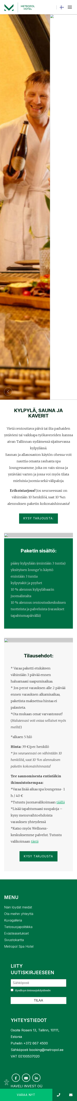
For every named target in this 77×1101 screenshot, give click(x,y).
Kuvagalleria (13, 920)
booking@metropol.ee (46, 1050)
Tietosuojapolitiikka (18, 927)
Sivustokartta (14, 940)
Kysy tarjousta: (38, 518)
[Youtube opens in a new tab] (26, 1078)
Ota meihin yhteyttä (18, 914)
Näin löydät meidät (18, 907)
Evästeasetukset (16, 933)
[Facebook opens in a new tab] (16, 1078)
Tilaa (38, 1000)
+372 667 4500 (35, 1043)
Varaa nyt (26, 1095)
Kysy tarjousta (38, 856)
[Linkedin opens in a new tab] (36, 1078)
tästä (34, 841)
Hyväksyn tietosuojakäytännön (33, 990)
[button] (70, 7)
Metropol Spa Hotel (18, 946)
